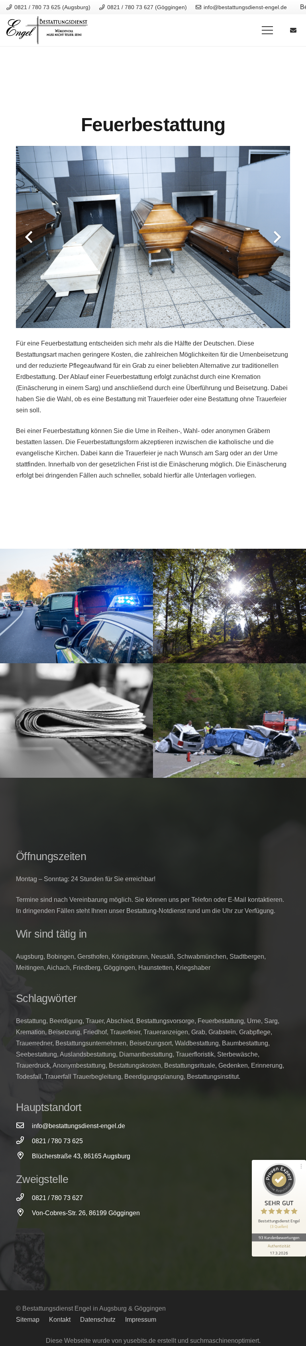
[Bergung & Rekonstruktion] (229, 720)
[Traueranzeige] (76, 720)
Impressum (140, 1319)
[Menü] (267, 30)
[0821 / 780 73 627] (24, 1198)
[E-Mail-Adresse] (293, 30)
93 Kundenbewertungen (279, 1237)
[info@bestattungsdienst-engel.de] (24, 1126)
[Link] (47, 30)
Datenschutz (98, 1319)
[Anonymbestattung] (229, 606)
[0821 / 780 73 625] (24, 1141)
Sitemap (27, 1319)
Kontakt (60, 1319)
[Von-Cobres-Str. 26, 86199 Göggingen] (24, 1213)
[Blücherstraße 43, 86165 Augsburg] (24, 1156)
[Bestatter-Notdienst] (76, 606)
